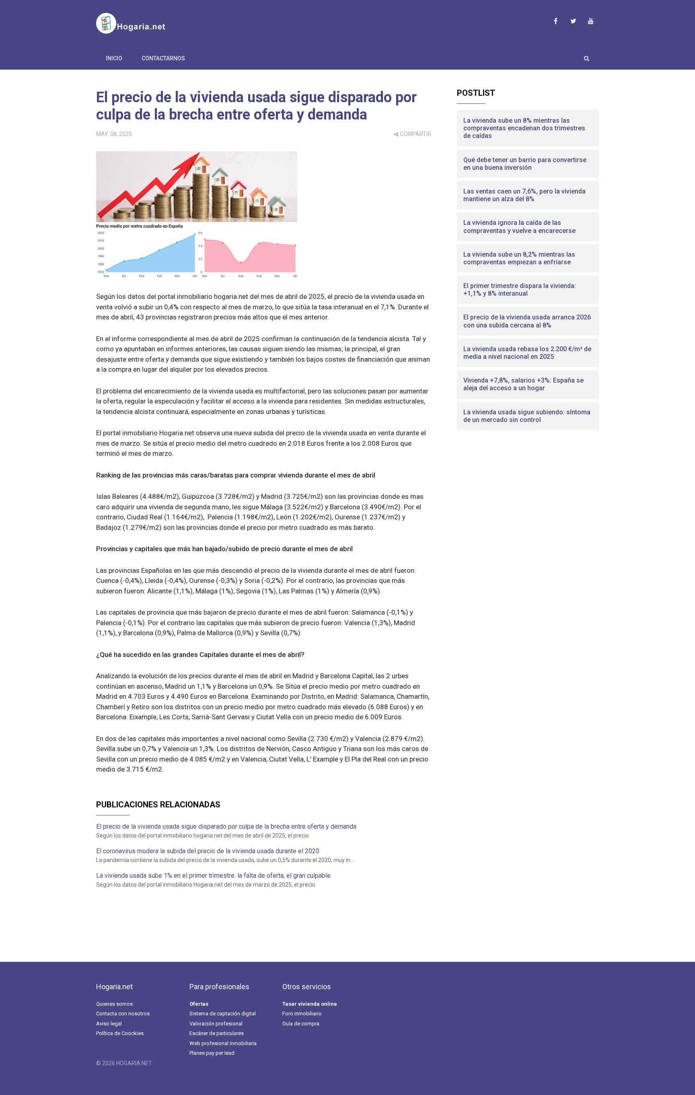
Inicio (114, 58)
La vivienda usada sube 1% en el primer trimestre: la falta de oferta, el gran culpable (213, 875)
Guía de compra (300, 1024)
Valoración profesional (216, 1024)
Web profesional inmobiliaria (223, 1043)
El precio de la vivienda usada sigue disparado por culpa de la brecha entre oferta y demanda (256, 106)
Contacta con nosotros (123, 1014)
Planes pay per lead (211, 1053)
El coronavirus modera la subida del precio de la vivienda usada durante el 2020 (207, 851)
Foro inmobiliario (302, 1014)
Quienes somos (114, 1004)
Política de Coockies (120, 1033)
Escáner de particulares (216, 1033)
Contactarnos (163, 58)
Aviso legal (109, 1024)
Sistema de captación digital (222, 1014)
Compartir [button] (415, 134)
